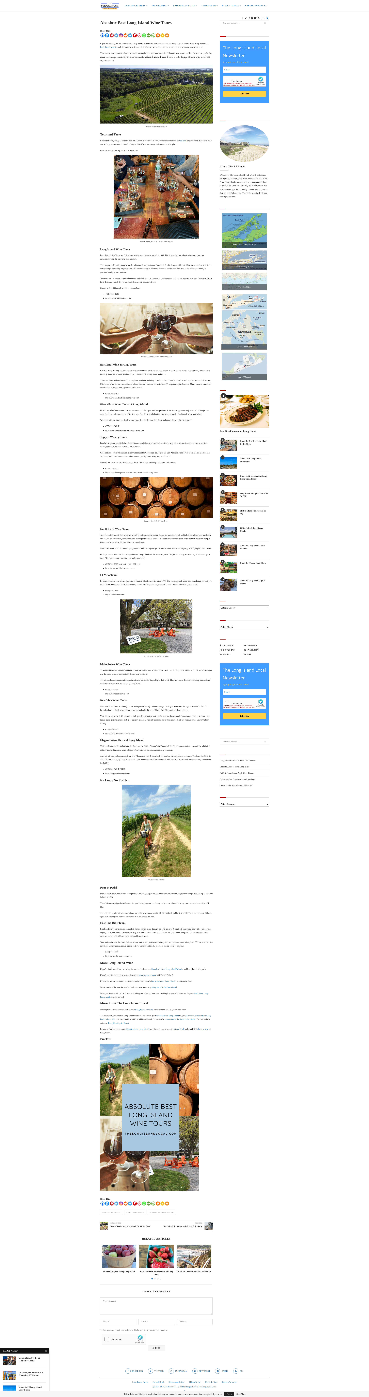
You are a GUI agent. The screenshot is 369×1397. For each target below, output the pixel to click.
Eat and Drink (159, 6)
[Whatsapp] (144, 35)
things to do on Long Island (137, 1029)
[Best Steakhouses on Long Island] (244, 411)
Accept (229, 1394)
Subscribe (244, 93)
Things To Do (208, 6)
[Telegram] (130, 35)
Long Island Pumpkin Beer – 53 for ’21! (254, 494)
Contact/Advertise (256, 6)
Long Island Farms (135, 6)
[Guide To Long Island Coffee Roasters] (228, 550)
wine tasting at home (147, 975)
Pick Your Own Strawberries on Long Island (238, 779)
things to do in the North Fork (163, 987)
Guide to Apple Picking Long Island (119, 1271)
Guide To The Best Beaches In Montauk (194, 1271)
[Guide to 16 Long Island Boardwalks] (228, 463)
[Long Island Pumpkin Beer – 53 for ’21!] (228, 498)
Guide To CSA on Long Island (253, 563)
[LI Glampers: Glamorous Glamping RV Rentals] (9, 1375)
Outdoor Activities (184, 6)
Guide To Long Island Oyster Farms (252, 581)
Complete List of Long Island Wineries (167, 969)
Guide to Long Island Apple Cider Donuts (237, 773)
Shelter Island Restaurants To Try (253, 512)
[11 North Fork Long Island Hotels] (228, 532)
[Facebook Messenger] (107, 35)
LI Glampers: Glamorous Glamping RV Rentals (31, 1373)
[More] (167, 35)
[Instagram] (121, 35)
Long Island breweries (144, 1010)
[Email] (149, 35)
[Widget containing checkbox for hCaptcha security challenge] (124, 1339)
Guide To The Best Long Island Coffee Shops (253, 442)
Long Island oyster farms (118, 1023)
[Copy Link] (162, 35)
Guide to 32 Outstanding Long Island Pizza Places (253, 477)
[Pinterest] (112, 35)
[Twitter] (116, 35)
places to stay (202, 1029)
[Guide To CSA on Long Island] (228, 567)
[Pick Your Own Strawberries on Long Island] (156, 1256)
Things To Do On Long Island (161, 1212)
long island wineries (111, 1212)
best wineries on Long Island (163, 981)
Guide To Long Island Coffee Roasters (252, 547)
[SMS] (153, 35)
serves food (181, 141)
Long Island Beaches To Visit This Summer (237, 761)
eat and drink (179, 1029)
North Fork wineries (135, 1212)
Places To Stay (230, 6)
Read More (240, 1394)
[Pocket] (139, 35)
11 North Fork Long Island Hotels (251, 529)
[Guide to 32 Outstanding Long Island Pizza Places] (228, 480)
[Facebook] (102, 35)
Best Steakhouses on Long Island (238, 431)
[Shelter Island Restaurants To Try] (228, 515)
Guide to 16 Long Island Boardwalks (250, 460)
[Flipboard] (135, 35)
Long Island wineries (108, 47)
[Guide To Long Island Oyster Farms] (228, 585)
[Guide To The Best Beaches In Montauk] (194, 1256)
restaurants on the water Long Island (180, 1019)
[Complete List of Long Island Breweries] (9, 1360)
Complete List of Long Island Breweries (29, 1359)
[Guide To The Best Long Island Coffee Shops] (228, 445)
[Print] (158, 35)
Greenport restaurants (195, 1016)
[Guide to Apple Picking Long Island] (119, 1256)
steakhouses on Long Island (167, 1016)
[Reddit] (126, 35)
